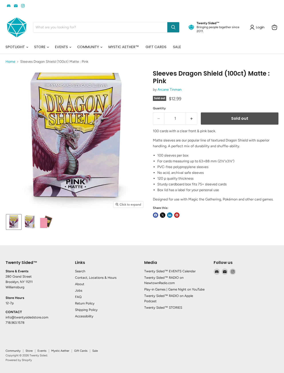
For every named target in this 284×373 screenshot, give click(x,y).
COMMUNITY (88, 46)
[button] (13, 222)
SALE (177, 46)
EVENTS (62, 46)
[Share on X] (162, 215)
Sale (95, 350)
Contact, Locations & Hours (95, 278)
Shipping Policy (86, 310)
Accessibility (84, 316)
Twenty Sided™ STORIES (163, 308)
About (79, 284)
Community (13, 350)
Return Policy (85, 303)
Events (41, 350)
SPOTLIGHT (16, 46)
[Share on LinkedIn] (169, 215)
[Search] (173, 27)
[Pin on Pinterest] (176, 215)
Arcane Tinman (169, 89)
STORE (40, 46)
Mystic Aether (60, 350)
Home (10, 62)
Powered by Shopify (19, 360)
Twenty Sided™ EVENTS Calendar (170, 271)
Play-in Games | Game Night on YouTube (174, 289)
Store (29, 350)
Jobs (78, 291)
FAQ (78, 297)
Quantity (159, 108)
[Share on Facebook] (155, 215)
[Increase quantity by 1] (191, 118)
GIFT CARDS (156, 46)
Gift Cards (80, 350)
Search (80, 271)
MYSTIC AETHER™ (123, 46)
